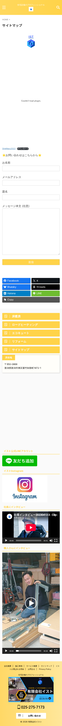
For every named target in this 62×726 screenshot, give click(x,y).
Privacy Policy (45, 669)
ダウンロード (23, 148)
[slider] (28, 651)
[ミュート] (51, 540)
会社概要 (7, 666)
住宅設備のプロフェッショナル (31, 675)
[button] (31, 603)
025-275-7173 (32, 707)
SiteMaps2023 (8, 148)
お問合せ (31, 669)
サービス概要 (31, 666)
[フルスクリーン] (55, 540)
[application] (31, 527)
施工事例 (18, 666)
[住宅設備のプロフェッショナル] (31, 9)
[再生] (6, 540)
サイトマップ (46, 666)
